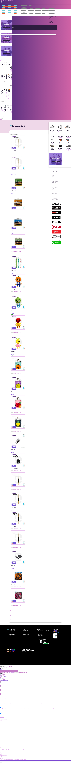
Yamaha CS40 (2, 691)
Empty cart (2, 670)
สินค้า (11, 631)
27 (10, 616)
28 (10, 618)
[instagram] (1, 2)
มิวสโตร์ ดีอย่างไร (12, 630)
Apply (11, 666)
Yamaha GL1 (2, 683)
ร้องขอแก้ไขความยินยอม (13, 635)
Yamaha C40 (2, 687)
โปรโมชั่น (11, 633)
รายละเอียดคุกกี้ (2, 704)
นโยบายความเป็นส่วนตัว (13, 634)
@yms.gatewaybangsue (42, 639)
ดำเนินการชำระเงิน (14, 670)
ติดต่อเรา (11, 636)
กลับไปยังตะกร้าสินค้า (23, 672)
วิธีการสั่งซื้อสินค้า (25, 630)
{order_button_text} (4, 672)
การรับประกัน (25, 633)
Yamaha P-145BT (2, 679)
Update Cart (8, 670)
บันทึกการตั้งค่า (2, 717)
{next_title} (11, 672)
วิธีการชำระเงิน (25, 631)
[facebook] (1, 1)
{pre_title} (16, 672)
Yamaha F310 (2, 675)
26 (10, 615)
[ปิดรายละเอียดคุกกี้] (0, 719)
